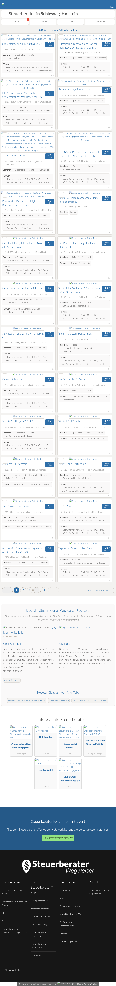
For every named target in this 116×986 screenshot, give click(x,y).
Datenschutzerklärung (70, 906)
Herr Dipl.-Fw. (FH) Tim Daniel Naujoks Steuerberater (22, 245)
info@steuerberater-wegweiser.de (100, 892)
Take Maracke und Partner (16, 506)
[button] (7, 590)
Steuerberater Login (14, 970)
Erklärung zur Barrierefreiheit (67, 924)
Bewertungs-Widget (40, 925)
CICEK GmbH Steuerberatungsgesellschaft (70, 779)
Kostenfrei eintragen (40, 909)
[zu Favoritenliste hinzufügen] (4, 37)
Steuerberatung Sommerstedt (75, 89)
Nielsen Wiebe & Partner (73, 379)
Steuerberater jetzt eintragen (59, 838)
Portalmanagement (68, 941)
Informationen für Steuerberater (39, 934)
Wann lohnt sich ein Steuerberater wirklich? (26, 701)
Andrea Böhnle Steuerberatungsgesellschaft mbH (21, 746)
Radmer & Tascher (12, 379)
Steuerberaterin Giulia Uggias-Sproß (22, 44)
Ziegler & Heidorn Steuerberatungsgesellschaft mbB (78, 200)
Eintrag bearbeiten (39, 901)
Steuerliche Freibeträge (59, 701)
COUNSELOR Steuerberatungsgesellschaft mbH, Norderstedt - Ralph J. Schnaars (79, 154)
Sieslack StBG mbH (69, 421)
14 (43, 590)
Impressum (65, 890)
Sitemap (63, 934)
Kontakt (38, 955)
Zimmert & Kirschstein (14, 464)
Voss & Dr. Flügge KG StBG (17, 421)
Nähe (72, 22)
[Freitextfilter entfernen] (102, 4)
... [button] (36, 590)
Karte (44, 22)
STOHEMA (65, 506)
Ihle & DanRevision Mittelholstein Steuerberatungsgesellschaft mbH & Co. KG (22, 95)
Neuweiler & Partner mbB (73, 464)
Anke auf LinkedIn (11, 680)
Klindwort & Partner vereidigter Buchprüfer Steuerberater (19, 203)
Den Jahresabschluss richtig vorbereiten (89, 701)
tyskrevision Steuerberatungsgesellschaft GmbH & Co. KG (22, 550)
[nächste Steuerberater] (53, 590)
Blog (4, 921)
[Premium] (110, 722)
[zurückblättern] (8, 37)
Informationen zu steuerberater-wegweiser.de (14, 931)
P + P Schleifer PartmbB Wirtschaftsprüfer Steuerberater (79, 290)
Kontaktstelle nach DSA (71, 914)
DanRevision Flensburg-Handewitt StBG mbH (77, 245)
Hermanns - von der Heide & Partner (22, 288)
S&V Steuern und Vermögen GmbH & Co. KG (23, 335)
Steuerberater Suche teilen (99, 590)
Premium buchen (42, 917)
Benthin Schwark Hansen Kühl (75, 333)
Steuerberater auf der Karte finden (14, 903)
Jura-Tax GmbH (46, 770)
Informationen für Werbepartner (39, 946)
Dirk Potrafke (45, 737)
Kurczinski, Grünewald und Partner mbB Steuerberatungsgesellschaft (78, 46)
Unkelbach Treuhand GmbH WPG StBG (95, 742)
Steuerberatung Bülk (13, 155)
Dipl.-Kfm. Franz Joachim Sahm (76, 548)
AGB (62, 898)
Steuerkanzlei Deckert (70, 746)
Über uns (6, 913)
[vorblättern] (47, 37)
